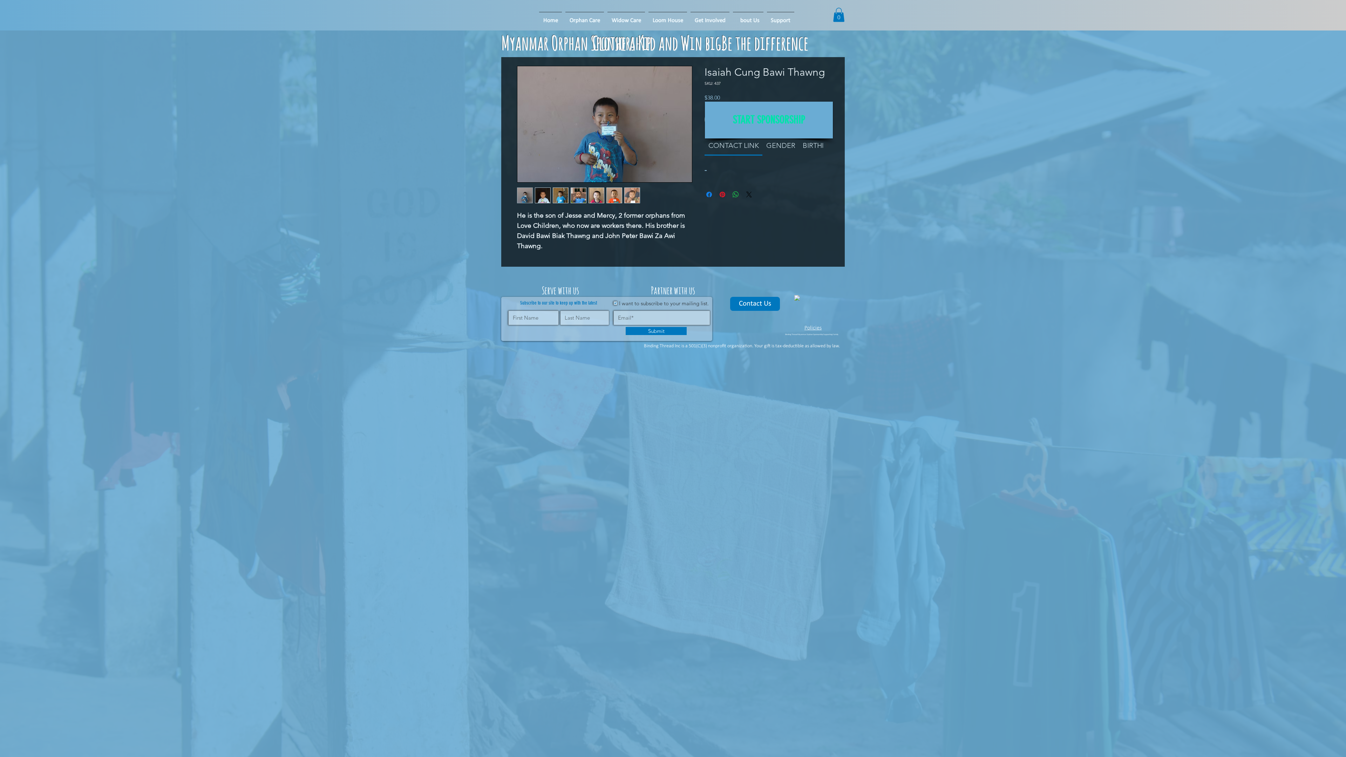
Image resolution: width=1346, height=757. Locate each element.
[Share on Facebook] (709, 194)
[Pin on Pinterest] (722, 194)
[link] (733, 145)
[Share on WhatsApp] (736, 194)
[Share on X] (749, 194)
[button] (668, 17)
